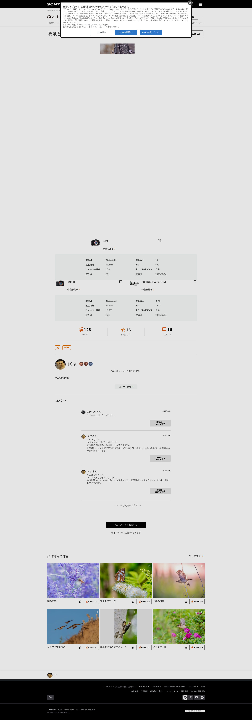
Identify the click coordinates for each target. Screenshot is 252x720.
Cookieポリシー (90, 25)
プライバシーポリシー (97, 27)
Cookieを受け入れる (150, 32)
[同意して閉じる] (190, 3)
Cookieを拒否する (126, 32)
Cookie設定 (101, 32)
